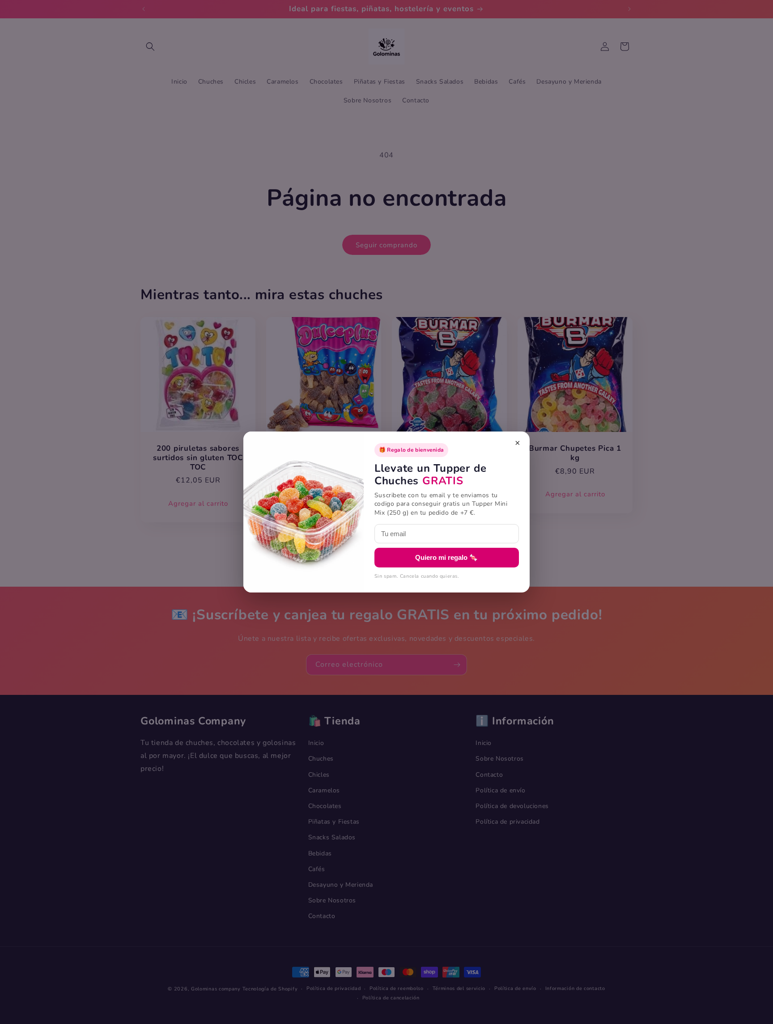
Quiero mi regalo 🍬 (446, 557)
